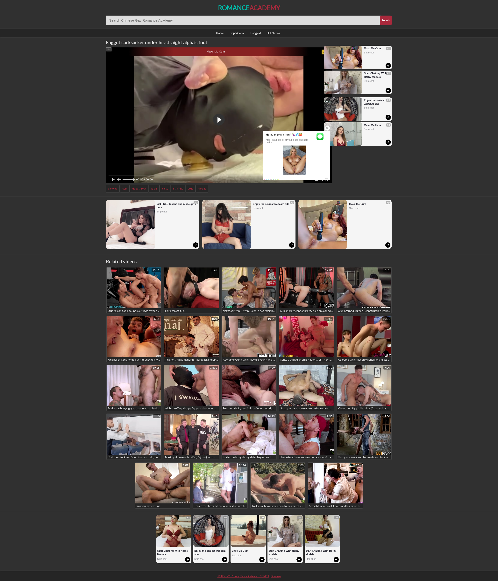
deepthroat (139, 188)
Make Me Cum (216, 51)
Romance (249, 7)
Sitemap (276, 576)
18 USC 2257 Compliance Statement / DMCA (243, 576)
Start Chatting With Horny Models (376, 75)
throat (202, 188)
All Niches (273, 33)
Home (220, 33)
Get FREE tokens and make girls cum (177, 206)
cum (124, 188)
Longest (255, 33)
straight (178, 188)
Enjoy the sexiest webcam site (374, 102)
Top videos (237, 33)
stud (190, 188)
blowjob (112, 188)
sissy (165, 188)
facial (154, 188)
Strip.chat (369, 52)
